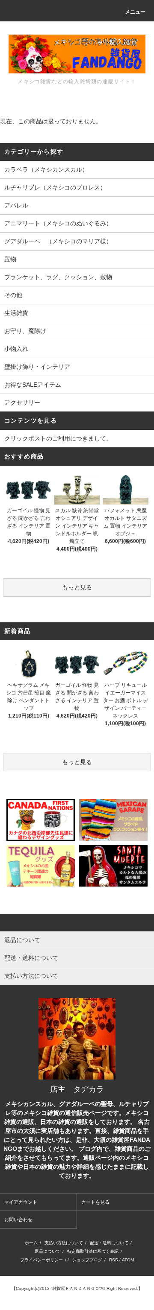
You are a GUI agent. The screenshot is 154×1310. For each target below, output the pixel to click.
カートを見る (95, 1202)
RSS (113, 1259)
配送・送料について (109, 1242)
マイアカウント (20, 1202)
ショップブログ (87, 1259)
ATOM (128, 1259)
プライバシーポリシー (41, 1259)
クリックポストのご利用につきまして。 (58, 438)
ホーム (31, 1242)
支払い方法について (63, 1242)
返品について (47, 1251)
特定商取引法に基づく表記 (92, 1251)
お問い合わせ (18, 1219)
